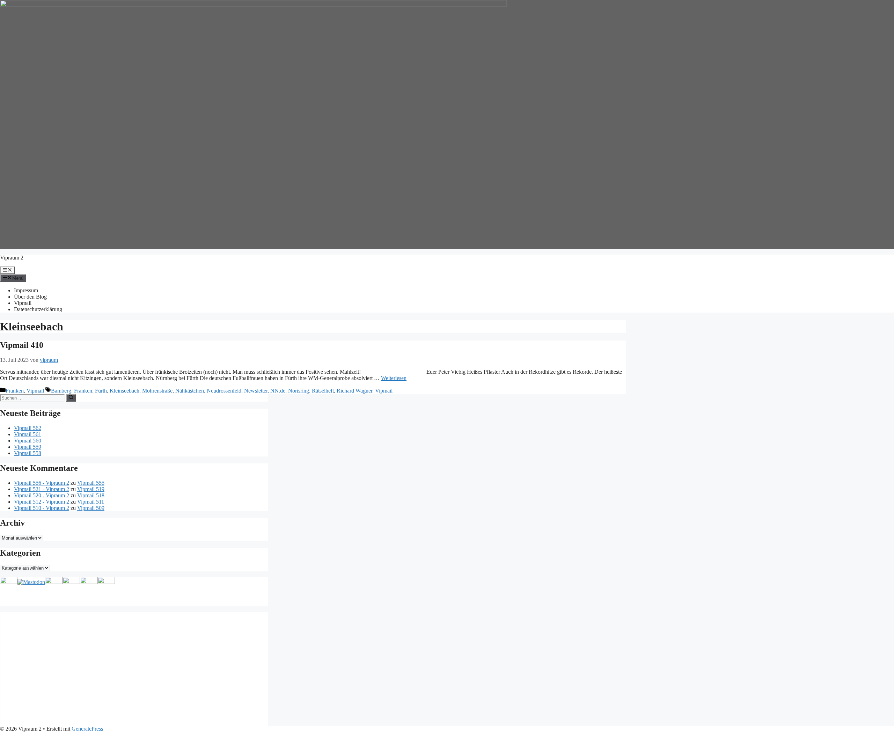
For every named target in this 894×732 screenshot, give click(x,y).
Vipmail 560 (27, 441)
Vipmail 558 (27, 453)
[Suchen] (71, 398)
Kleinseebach (124, 391)
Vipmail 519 (90, 489)
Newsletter (256, 391)
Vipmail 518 (90, 495)
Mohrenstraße (157, 391)
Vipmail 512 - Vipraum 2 (41, 502)
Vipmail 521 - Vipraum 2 (41, 489)
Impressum (26, 290)
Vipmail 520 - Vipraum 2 (41, 495)
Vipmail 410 (21, 345)
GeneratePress (87, 729)
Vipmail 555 (90, 483)
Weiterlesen (393, 378)
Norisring (298, 391)
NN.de (277, 391)
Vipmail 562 (27, 428)
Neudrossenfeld (224, 391)
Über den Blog (30, 297)
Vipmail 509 (90, 508)
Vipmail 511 (90, 502)
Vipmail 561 (27, 434)
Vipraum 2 (11, 258)
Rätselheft (323, 391)
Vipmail (22, 303)
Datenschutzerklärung (38, 309)
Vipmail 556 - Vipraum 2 (41, 483)
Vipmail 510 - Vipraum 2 (41, 508)
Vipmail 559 (27, 447)
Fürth (101, 391)
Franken (15, 391)
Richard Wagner (354, 391)
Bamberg (61, 391)
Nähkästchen (189, 391)
